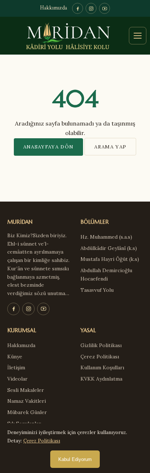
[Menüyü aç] (137, 35)
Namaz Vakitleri (26, 401)
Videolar (17, 378)
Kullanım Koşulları (102, 367)
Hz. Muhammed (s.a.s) (106, 237)
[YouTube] (104, 8)
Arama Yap (110, 146)
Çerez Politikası (99, 356)
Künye (14, 356)
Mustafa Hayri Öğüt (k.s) (109, 259)
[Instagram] (91, 8)
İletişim (16, 367)
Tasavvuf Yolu (97, 290)
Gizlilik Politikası (101, 345)
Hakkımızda (53, 8)
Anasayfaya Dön (48, 146)
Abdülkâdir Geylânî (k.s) (108, 248)
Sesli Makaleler (25, 390)
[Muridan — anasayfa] (75, 36)
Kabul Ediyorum (75, 459)
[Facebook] (77, 8)
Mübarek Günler (27, 412)
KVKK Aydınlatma (101, 378)
